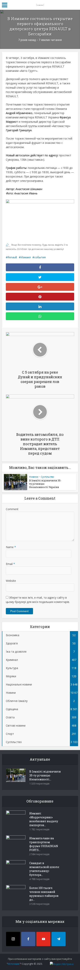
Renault (12, 257)
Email (10, 564)
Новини (33, 476)
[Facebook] (28, 939)
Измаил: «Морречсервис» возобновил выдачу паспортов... (43, 819)
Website (11, 581)
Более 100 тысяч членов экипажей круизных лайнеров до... (43, 894)
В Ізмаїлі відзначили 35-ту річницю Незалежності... (45, 775)
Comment (12, 509)
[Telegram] (58, 939)
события (40, 257)
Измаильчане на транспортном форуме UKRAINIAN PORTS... (43, 844)
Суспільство (47, 476)
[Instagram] (13, 939)
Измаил (26, 257)
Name (11, 547)
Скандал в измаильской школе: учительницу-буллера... (44, 869)
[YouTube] (43, 939)
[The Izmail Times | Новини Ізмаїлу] (40, 4)
